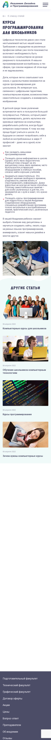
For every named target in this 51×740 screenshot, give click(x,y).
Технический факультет (16, 685)
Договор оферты (12, 698)
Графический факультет (16, 691)
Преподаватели (12, 724)
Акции (6, 705)
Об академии (10, 731)
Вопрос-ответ (11, 718)
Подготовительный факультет (20, 678)
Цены (6, 711)
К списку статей (16, 16)
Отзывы (7, 738)
